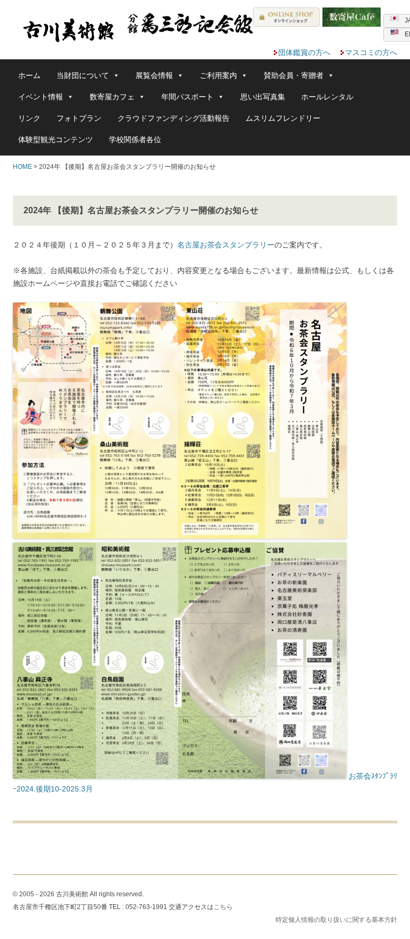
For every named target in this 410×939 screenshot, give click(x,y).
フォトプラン (79, 118)
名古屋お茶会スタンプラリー (225, 244)
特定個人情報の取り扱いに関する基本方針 (336, 920)
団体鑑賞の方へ (304, 52)
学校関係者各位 (135, 139)
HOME (22, 166)
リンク (29, 118)
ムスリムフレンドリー (283, 118)
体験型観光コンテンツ (55, 139)
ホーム (29, 75)
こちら (223, 907)
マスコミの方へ (371, 52)
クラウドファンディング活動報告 (173, 118)
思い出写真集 (262, 96)
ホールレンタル (327, 96)
